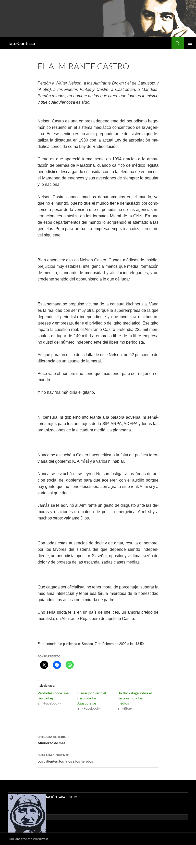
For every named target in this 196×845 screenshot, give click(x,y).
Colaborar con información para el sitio (42, 797)
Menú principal (190, 43)
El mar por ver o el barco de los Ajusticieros (91, 698)
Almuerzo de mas (53, 740)
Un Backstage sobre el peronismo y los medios (134, 698)
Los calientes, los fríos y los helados (65, 758)
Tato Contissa (21, 43)
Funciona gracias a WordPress (28, 839)
